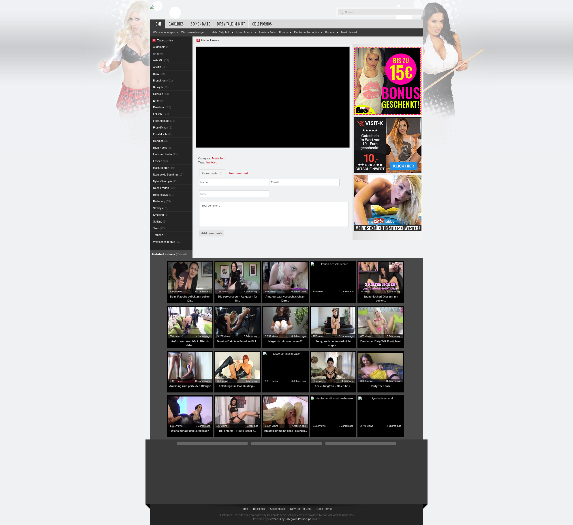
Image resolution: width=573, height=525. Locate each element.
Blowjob (161, 87)
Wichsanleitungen (164, 32)
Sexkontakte (200, 24)
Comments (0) (212, 173)
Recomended (238, 173)
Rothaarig (162, 201)
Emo (158, 100)
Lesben (160, 161)
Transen (160, 235)
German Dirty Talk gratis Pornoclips (289, 519)
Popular (330, 32)
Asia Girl (161, 60)
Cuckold (161, 94)
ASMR (160, 67)
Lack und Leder (165, 154)
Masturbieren (164, 167)
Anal (158, 53)
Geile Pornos (262, 24)
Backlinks (176, 24)
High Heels (162, 147)
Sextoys (160, 208)
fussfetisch (212, 162)
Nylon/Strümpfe (165, 181)
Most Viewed (349, 32)
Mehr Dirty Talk (221, 32)
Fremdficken (162, 127)
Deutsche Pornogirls (306, 32)
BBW (159, 73)
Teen (159, 228)
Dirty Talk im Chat (231, 24)
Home (157, 24)
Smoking (161, 214)
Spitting (159, 221)
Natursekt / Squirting (168, 174)
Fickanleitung (164, 120)
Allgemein (161, 47)
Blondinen (163, 80)
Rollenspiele (163, 194)
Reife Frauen (164, 188)
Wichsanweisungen (193, 32)
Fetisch (161, 114)
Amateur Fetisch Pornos (273, 32)
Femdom (162, 107)
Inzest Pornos (244, 32)
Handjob (161, 141)
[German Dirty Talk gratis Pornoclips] (152, 7)
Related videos (169, 254)
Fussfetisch (162, 134)
